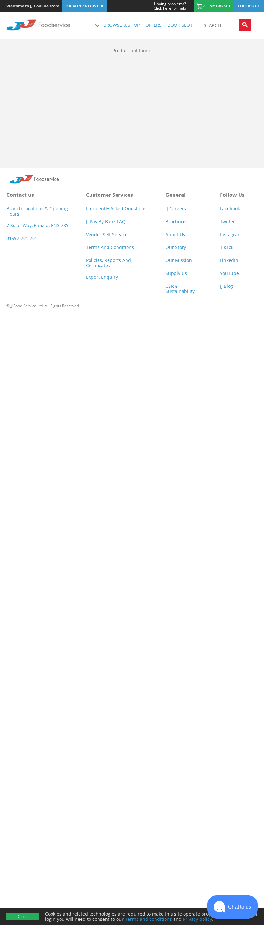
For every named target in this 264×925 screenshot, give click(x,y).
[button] (232, 907)
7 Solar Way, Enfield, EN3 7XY (37, 225)
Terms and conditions (148, 919)
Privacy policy (197, 919)
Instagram (231, 234)
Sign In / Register (84, 6)
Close (23, 916)
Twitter (227, 221)
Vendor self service (106, 234)
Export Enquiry (102, 277)
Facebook (230, 209)
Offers (154, 25)
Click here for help (170, 6)
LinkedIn (229, 260)
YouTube (229, 273)
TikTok (226, 247)
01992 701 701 (21, 238)
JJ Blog (226, 286)
